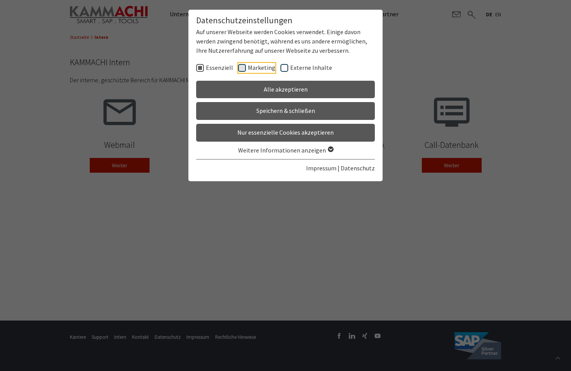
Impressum (321, 168)
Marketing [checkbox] (261, 67)
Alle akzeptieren (286, 89)
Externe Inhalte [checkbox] (311, 67)
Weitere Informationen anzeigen (282, 150)
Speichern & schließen (285, 110)
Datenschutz (358, 168)
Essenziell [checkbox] (219, 67)
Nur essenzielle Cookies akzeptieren (285, 132)
